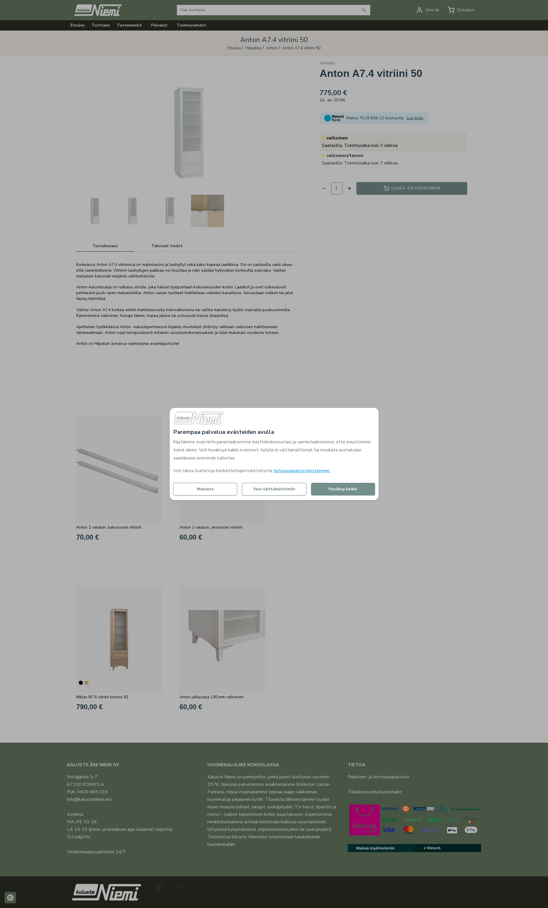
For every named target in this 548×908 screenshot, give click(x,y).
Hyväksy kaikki (343, 489)
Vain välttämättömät (274, 489)
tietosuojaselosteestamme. (301, 471)
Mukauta (205, 489)
